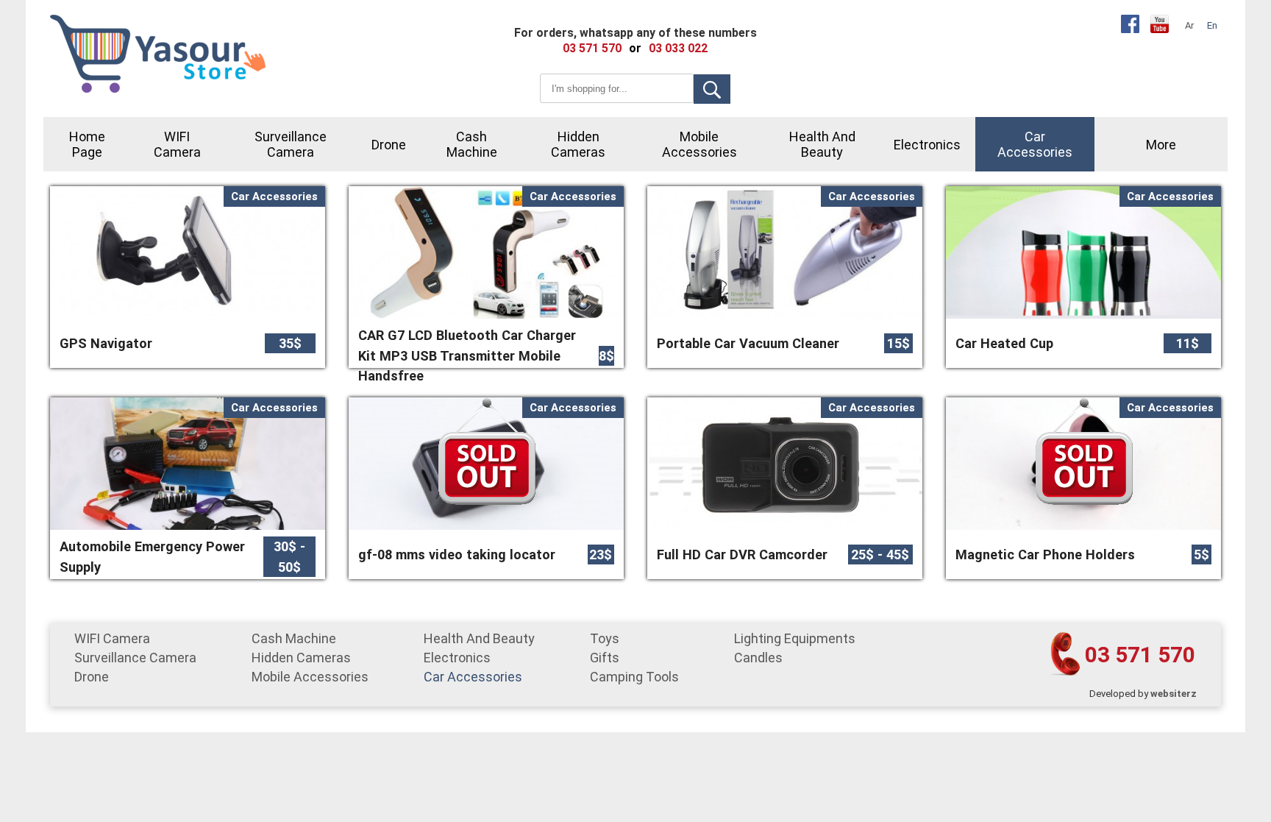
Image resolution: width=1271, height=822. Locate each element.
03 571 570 (1140, 654)
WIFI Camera (177, 144)
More (1161, 144)
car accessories (1034, 144)
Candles (758, 657)
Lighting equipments (794, 638)
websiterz (1173, 693)
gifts (604, 657)
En (1212, 25)
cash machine (471, 144)
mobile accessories (699, 144)
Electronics (927, 144)
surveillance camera (290, 144)
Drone (388, 144)
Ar (1189, 25)
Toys (604, 638)
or (635, 48)
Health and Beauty (822, 144)
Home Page (87, 144)
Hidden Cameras (578, 144)
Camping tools (634, 676)
